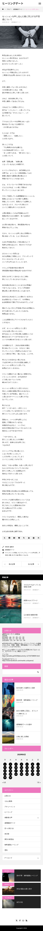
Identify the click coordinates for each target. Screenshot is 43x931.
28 (38, 774)
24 (16, 774)
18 (21, 771)
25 (21, 774)
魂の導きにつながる (22, 555)
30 (10, 777)
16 (10, 771)
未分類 (7, 834)
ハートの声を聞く (33, 552)
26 (27, 774)
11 (21, 767)
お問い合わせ (16, 75)
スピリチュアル (22, 552)
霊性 (6, 850)
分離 (9, 555)
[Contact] (23, 920)
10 (16, 767)
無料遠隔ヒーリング (11, 845)
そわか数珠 (8, 801)
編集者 (12, 547)
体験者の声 (8, 817)
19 (27, 771)
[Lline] (19, 538)
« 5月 (4, 782)
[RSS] (26, 920)
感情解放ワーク (16, 22)
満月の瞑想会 (9, 839)
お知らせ (8, 796)
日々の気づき (9, 828)
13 (32, 767)
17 (16, 771)
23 (10, 774)
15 (5, 771)
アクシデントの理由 (11, 552)
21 (38, 771)
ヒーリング (8, 812)
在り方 (14, 555)
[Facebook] (20, 920)
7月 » (39, 782)
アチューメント (10, 807)
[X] (16, 920)
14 (38, 767)
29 (5, 777)
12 (27, 767)
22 (5, 774)
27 (32, 774)
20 (32, 771)
